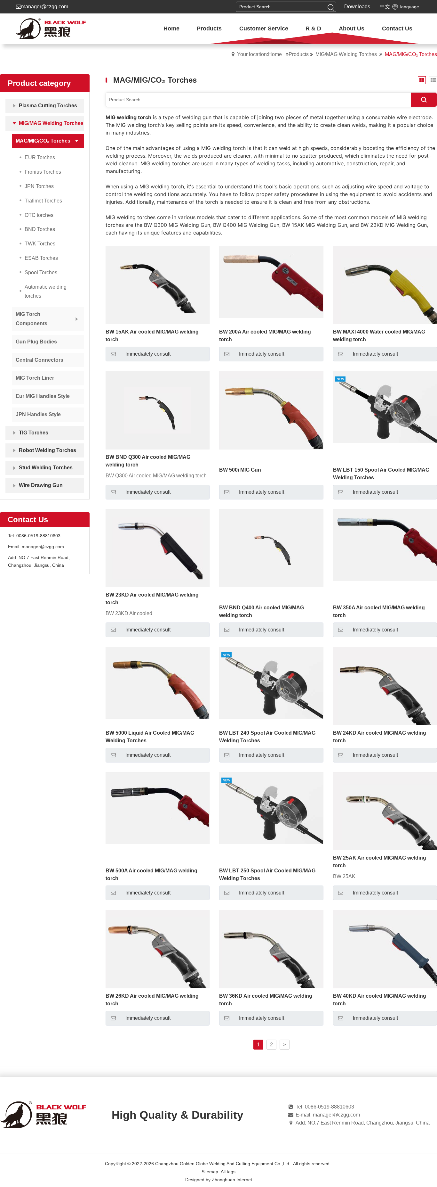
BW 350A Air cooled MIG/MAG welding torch (379, 611)
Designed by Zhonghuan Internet (218, 1179)
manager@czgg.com (44, 6)
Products (299, 54)
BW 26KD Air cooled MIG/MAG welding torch (152, 999)
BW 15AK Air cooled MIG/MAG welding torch (152, 335)
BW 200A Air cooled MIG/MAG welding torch (265, 335)
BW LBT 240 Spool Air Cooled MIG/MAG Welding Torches (267, 736)
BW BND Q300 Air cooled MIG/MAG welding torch (148, 460)
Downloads (357, 6)
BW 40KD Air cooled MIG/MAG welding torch (379, 999)
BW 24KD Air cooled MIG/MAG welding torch (379, 736)
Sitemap (210, 1171)
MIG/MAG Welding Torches (346, 54)
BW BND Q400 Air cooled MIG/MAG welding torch (261, 611)
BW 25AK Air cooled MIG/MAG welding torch (379, 861)
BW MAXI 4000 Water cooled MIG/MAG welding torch (379, 335)
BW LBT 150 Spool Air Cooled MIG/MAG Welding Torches (381, 473)
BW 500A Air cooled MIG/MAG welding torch (151, 874)
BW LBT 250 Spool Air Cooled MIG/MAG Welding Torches (267, 874)
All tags (228, 1171)
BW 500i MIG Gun (240, 470)
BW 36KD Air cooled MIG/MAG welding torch (265, 999)
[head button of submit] (331, 7)
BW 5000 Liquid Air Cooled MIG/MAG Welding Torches (150, 736)
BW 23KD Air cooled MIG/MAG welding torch (152, 598)
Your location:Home (259, 54)
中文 (385, 6)
